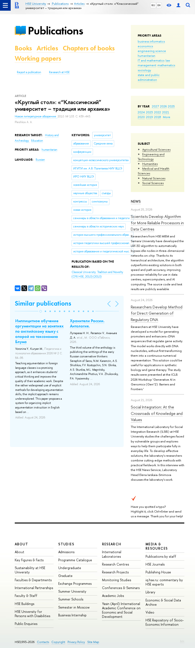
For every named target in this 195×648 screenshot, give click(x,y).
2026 (163, 106)
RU (153, 5)
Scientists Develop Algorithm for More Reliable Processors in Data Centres (157, 223)
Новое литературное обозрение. (36, 116)
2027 (155, 106)
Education (37, 141)
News (136, 201)
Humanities (150, 164)
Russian (40, 160)
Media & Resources (157, 546)
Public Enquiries (26, 623)
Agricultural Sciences (156, 149)
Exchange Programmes (75, 583)
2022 (157, 112)
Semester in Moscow (74, 607)
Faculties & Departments (33, 580)
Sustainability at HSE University (30, 570)
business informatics (151, 41)
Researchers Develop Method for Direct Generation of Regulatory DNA (156, 313)
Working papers (38, 58)
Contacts (43, 642)
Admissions (66, 552)
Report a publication (29, 72)
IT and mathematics (151, 60)
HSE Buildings (24, 603)
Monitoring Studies (116, 580)
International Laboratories (111, 554)
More (166, 117)
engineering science (152, 51)
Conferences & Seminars (121, 588)
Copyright (58, 642)
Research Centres (115, 564)
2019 (149, 117)
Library (150, 592)
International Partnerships (34, 588)
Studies (66, 544)
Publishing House (158, 572)
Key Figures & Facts (29, 560)
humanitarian (146, 55)
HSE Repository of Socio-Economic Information (165, 622)
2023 (149, 112)
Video (150, 612)
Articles (47, 48)
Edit (182, 641)
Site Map (93, 642)
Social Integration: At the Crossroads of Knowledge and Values (157, 413)
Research (112, 544)
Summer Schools (70, 599)
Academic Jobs (113, 595)
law (168, 60)
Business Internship (72, 615)
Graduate (65, 575)
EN (159, 5)
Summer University (72, 591)
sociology (144, 70)
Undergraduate (69, 568)
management (147, 65)
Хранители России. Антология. (87, 323)
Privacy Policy (76, 642)
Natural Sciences (153, 178)
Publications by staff (161, 556)
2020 (141, 117)
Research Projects (115, 572)
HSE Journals (155, 564)
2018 (157, 117)
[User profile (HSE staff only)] (178, 5)
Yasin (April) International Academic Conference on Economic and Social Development (121, 610)
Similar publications (43, 303)
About (21, 544)
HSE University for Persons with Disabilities (32, 613)
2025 (171, 106)
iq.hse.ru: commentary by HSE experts (164, 582)
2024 (141, 112)
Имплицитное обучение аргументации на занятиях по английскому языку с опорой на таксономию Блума (39, 331)
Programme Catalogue (75, 560)
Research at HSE (59, 72)
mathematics (166, 65)
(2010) (97, 274)
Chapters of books (89, 48)
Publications (55, 30)
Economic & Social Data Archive (163, 602)
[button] (40, 311)
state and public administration (149, 77)
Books (23, 48)
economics (145, 46)
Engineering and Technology (151, 156)
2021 (165, 112)
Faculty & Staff (26, 595)
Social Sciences (153, 183)
